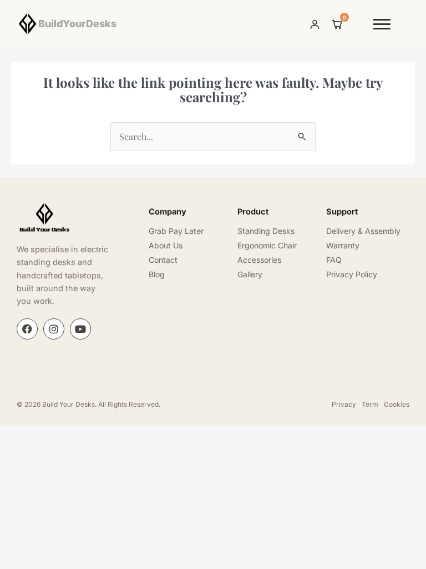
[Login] (315, 24)
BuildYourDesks (77, 23)
